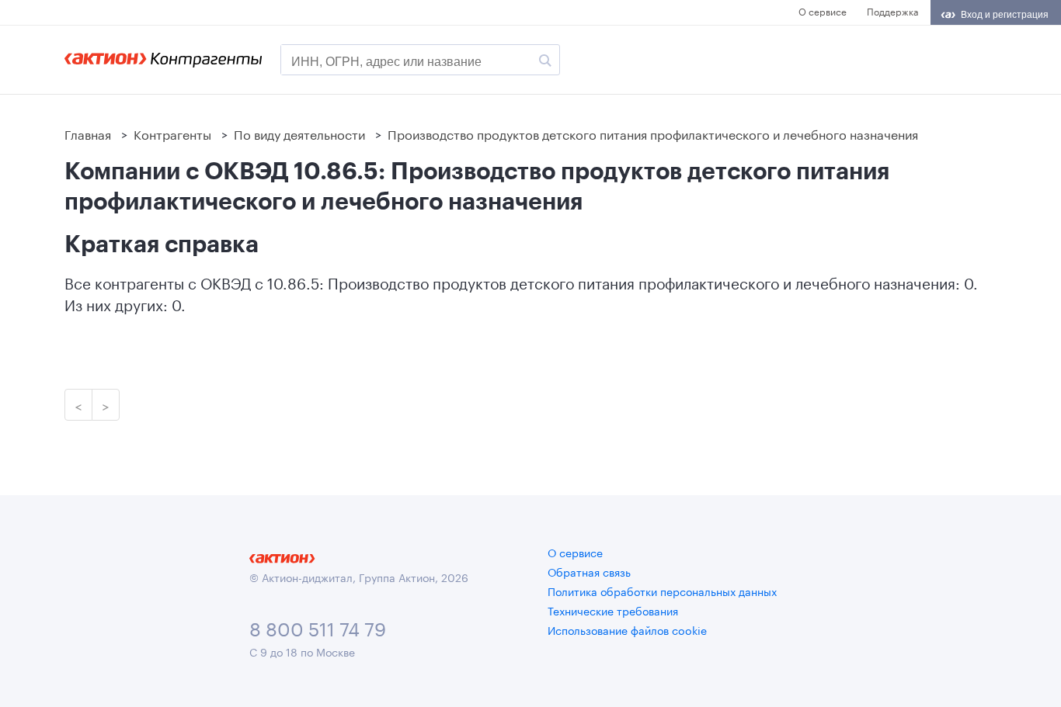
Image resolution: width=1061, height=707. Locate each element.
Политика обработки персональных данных (662, 590)
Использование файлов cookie (627, 629)
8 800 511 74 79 (317, 626)
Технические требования (613, 610)
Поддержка (892, 10)
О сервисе (822, 10)
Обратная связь (589, 571)
